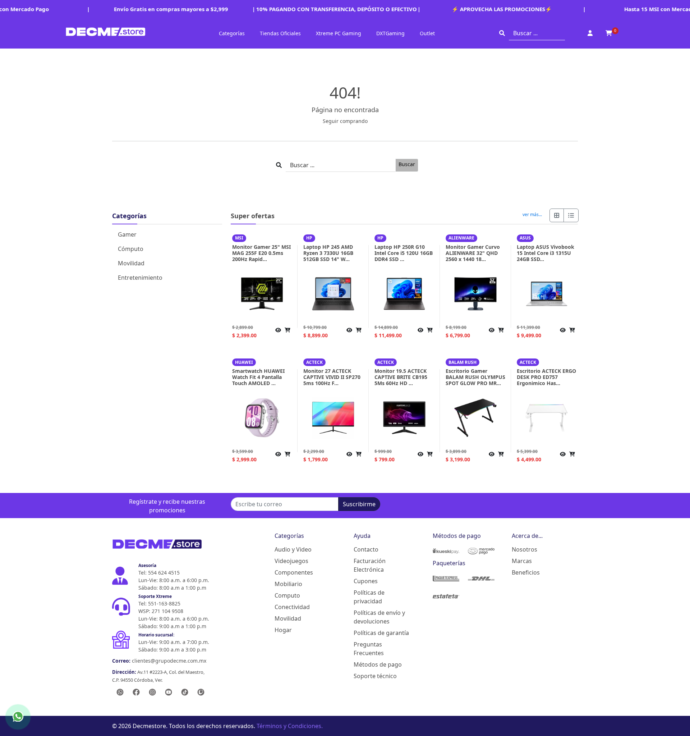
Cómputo (130, 249)
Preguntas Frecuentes (369, 648)
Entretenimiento (140, 278)
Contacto (366, 549)
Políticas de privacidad (369, 597)
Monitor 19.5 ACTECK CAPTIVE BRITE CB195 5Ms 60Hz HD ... (400, 377)
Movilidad (131, 263)
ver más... (532, 214)
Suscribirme (359, 504)
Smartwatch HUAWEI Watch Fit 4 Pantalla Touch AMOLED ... (258, 377)
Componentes (294, 572)
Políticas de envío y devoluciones (379, 617)
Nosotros (524, 549)
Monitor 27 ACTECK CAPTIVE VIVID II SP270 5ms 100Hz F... (331, 377)
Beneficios (526, 572)
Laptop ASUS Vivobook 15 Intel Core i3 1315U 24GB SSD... (545, 252)
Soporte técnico (375, 676)
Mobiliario (288, 584)
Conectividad (292, 607)
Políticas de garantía (381, 633)
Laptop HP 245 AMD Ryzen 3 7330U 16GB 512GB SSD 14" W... (328, 252)
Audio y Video (293, 549)
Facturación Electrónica (370, 565)
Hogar (283, 630)
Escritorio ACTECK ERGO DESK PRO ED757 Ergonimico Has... (546, 377)
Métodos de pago (378, 664)
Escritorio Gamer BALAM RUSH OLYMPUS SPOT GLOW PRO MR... (475, 377)
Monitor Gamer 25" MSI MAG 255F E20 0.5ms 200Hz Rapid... (261, 252)
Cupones (366, 581)
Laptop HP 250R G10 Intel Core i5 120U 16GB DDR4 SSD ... (403, 252)
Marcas (522, 561)
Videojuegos (291, 561)
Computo (287, 595)
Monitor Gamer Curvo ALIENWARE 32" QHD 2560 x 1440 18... (473, 252)
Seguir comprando (345, 121)
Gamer (127, 234)
